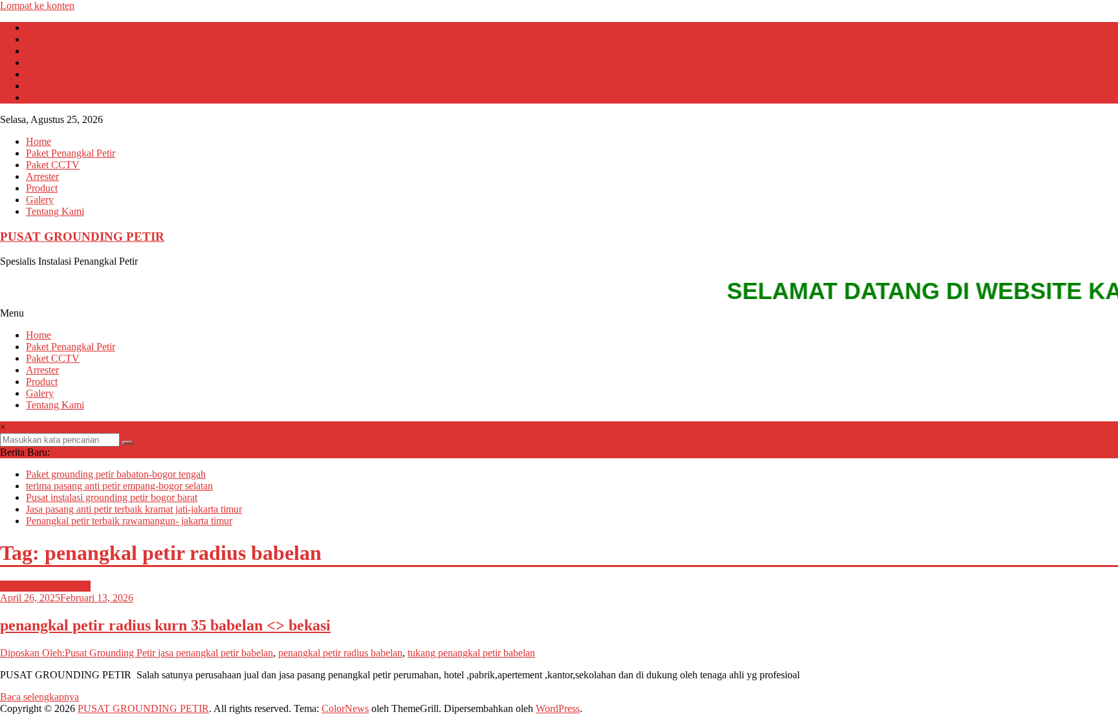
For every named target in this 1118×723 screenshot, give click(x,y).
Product (42, 74)
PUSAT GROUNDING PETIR (82, 236)
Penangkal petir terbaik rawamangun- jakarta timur (129, 520)
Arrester (42, 62)
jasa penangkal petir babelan (215, 652)
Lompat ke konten (37, 5)
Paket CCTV (53, 50)
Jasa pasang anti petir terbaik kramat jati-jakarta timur (134, 509)
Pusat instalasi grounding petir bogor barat (111, 497)
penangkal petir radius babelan (340, 652)
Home (38, 27)
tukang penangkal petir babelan (471, 652)
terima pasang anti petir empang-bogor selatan (119, 485)
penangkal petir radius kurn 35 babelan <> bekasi (165, 625)
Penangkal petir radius (45, 586)
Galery (40, 85)
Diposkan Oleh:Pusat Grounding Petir (79, 652)
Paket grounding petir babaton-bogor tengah (116, 474)
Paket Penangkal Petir (70, 39)
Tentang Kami (55, 97)
